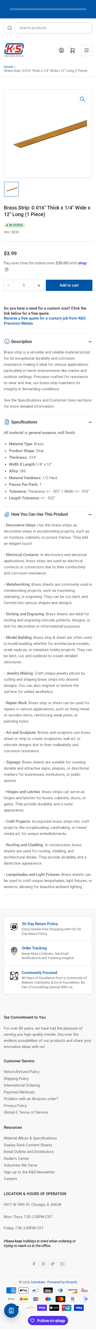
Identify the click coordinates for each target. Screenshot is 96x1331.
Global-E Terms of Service (26, 1112)
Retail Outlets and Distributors (29, 1151)
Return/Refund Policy (21, 1071)
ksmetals (38, 1282)
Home (8, 67)
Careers (10, 1178)
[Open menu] (86, 50)
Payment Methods (19, 1092)
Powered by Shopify (62, 1282)
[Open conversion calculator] (11, 1310)
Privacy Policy (15, 1105)
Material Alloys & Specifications (30, 1138)
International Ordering (22, 1085)
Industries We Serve (20, 1165)
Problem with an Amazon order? (31, 1099)
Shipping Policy (16, 1078)
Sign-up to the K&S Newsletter (29, 1172)
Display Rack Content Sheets (28, 1145)
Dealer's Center (16, 1158)
